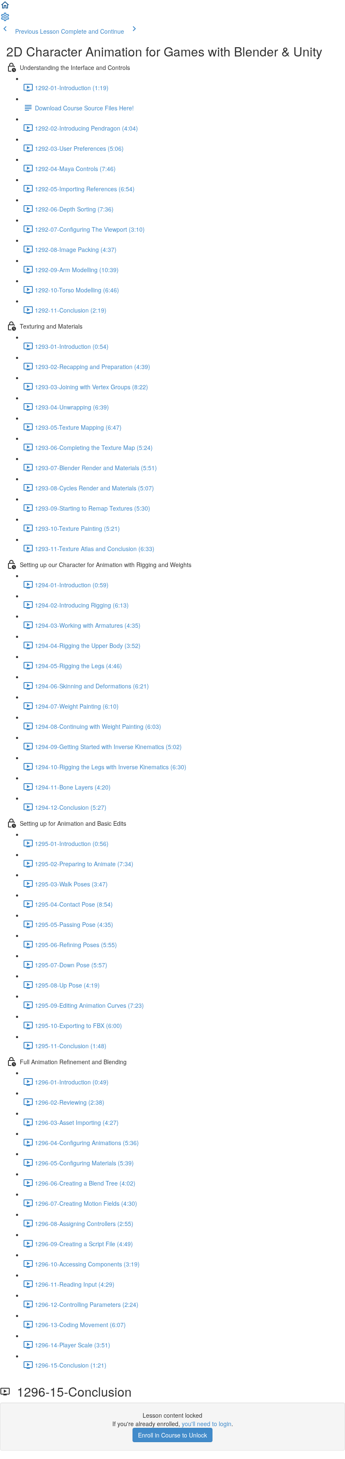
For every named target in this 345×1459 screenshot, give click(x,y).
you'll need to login (206, 1423)
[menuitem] (5, 19)
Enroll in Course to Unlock (172, 1435)
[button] (5, 7)
